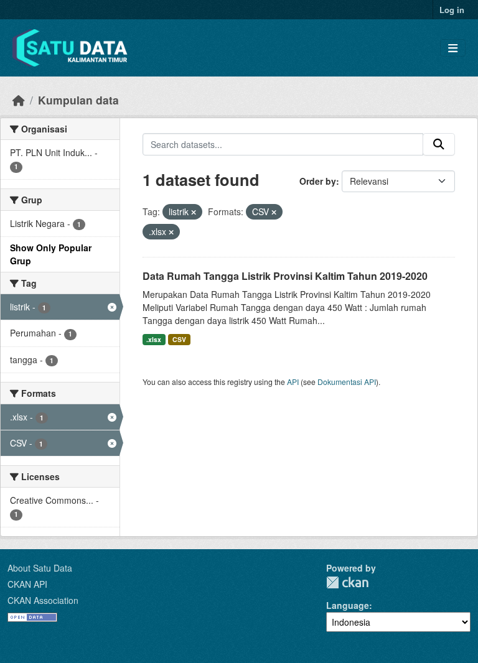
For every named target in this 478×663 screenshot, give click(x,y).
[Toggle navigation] (453, 48)
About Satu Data (39, 568)
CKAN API (27, 584)
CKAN (347, 582)
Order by (317, 181)
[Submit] (439, 144)
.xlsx (153, 339)
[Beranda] (18, 100)
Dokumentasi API (346, 381)
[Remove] (193, 212)
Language (347, 605)
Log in (451, 10)
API (293, 381)
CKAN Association (42, 600)
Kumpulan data (78, 100)
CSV (179, 339)
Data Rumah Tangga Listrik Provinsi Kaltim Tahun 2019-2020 (285, 276)
